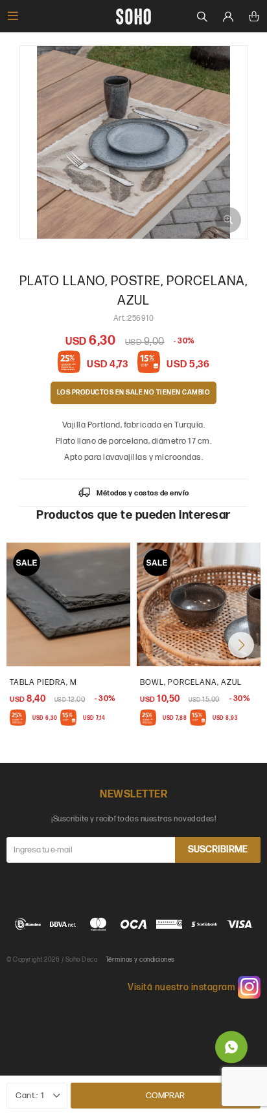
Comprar (165, 1095)
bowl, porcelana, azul (191, 682)
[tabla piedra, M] (68, 604)
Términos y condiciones (140, 960)
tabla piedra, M (43, 682)
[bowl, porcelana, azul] (199, 604)
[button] (241, 645)
